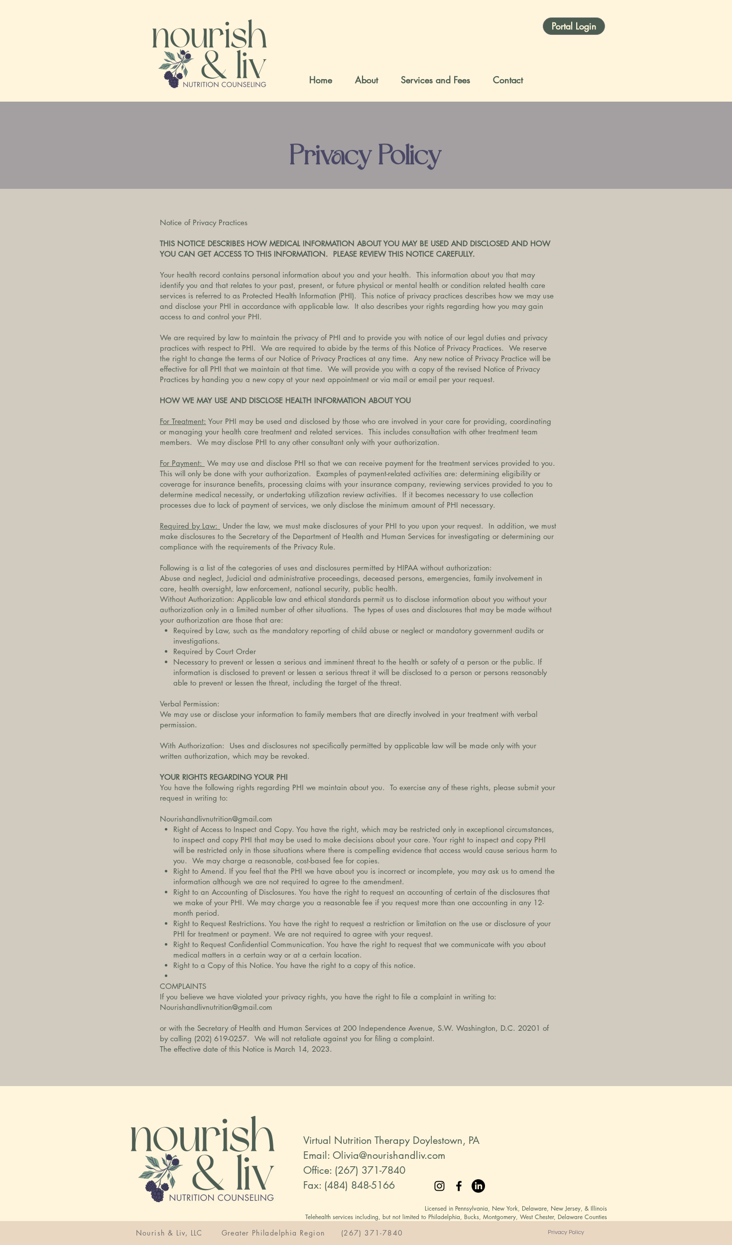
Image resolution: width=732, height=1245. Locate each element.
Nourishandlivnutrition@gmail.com (216, 819)
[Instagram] (439, 1186)
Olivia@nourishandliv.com (389, 1155)
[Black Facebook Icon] (459, 1186)
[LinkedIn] (478, 1186)
